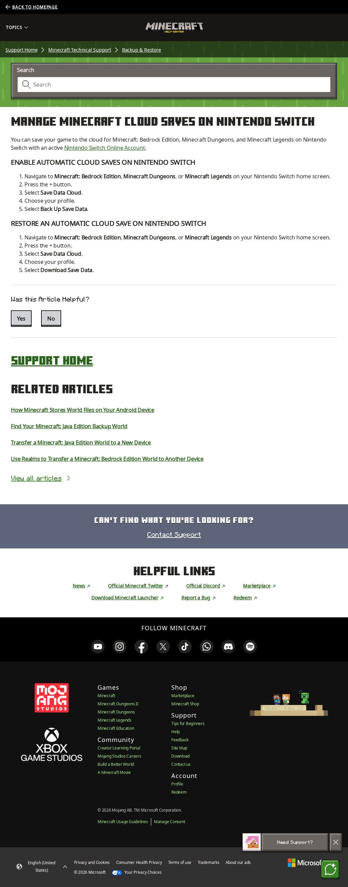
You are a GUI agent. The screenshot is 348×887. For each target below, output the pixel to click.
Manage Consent (169, 822)
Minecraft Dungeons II (118, 704)
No (51, 318)
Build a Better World (116, 764)
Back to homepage (35, 7)
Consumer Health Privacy (139, 862)
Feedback (180, 740)
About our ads (238, 862)
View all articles (36, 478)
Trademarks (209, 862)
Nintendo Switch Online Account (104, 147)
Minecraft (106, 696)
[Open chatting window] (330, 869)
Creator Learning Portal (119, 748)
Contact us (181, 764)
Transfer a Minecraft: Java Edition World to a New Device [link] (81, 442)
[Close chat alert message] (336, 842)
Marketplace (256, 585)
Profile (177, 784)
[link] (98, 646)
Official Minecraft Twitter (135, 585)
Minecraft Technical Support (79, 50)
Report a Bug (195, 597)
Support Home (21, 50)
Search (25, 70)
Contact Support (174, 534)
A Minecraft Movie (114, 772)
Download (180, 756)
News (79, 585)
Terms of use (179, 862)
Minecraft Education (116, 728)
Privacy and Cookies (92, 862)
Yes (21, 318)
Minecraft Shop (185, 704)
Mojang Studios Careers (119, 756)
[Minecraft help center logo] (174, 27)
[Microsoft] (306, 862)
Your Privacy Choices (143, 872)
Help (175, 732)
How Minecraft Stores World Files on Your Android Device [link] (82, 410)
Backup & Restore (141, 50)
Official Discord (203, 585)
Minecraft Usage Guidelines (123, 822)
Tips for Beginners (188, 723)
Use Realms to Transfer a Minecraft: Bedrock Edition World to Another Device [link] (107, 459)
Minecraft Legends (115, 720)
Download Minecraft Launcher (124, 597)
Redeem (242, 597)
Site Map (179, 748)
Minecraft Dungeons (116, 712)
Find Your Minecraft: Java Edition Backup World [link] (69, 426)
